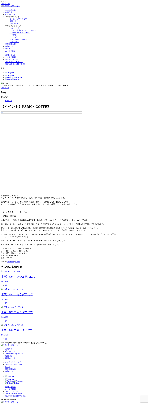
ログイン (8, 49)
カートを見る (10, 51)
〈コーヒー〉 (15, 28)
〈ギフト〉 (14, 35)
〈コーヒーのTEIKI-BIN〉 (20, 33)
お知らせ (8, 12)
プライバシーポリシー (14, 62)
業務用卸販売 (10, 44)
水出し (21, 30)
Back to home (5, 4)
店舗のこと (9, 46)
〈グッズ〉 (14, 37)
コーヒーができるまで (18, 19)
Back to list (5, 88)
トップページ (10, 10)
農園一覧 (13, 21)
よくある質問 (10, 57)
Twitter (17, 262)
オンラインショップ (13, 362)
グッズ (12, 39)
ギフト (7, 367)
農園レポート (15, 23)
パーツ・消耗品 (21, 39)
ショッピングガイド (13, 59)
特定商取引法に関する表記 (15, 64)
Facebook (10, 262)
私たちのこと (10, 14)
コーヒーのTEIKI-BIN (13, 364)
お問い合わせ (10, 55)
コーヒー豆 (14, 30)
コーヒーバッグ (30, 30)
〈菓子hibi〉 (14, 42)
